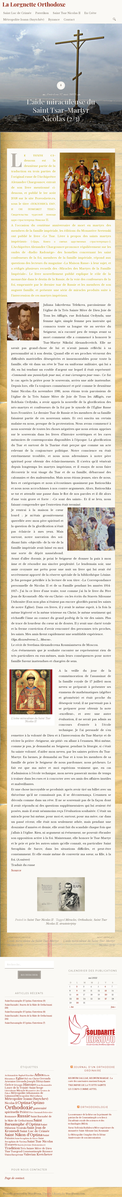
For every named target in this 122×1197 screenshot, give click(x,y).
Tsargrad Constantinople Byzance (32, 1151)
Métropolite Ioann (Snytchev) (26, 1099)
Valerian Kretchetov (38, 1154)
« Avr (71, 1007)
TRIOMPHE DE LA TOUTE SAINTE (87, 1085)
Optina (24, 1102)
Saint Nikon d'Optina (23, 1135)
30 (77, 1003)
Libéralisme (10, 1091)
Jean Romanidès (44, 1085)
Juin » (113, 1007)
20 (106, 995)
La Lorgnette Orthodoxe (33, 4)
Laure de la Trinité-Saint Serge (24, 1087)
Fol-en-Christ (31, 1078)
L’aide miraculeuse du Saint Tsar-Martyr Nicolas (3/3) (89, 941)
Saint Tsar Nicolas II (66, 13)
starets (12, 1144)
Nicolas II (11, 1103)
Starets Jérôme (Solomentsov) (31, 1145)
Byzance (54, 19)
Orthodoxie (85, 920)
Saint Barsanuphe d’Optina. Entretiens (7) (25, 1023)
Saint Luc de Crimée (17, 13)
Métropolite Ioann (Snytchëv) (23, 19)
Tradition (12, 1148)
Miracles (70, 920)
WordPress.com (75, 1193)
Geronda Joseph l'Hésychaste (33, 1081)
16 (77, 995)
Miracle (21, 1090)
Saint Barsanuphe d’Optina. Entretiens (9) (25, 1001)
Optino (37, 1102)
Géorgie (18, 1085)
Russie (23, 1116)
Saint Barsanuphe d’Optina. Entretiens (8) (25, 1012)
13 (106, 991)
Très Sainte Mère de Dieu (36, 1148)
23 (77, 999)
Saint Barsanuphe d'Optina (23, 1122)
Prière (24, 1112)
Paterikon (42, 13)
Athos (39, 1075)
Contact (69, 19)
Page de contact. (15, 1178)
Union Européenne (14, 1154)
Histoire (29, 1084)
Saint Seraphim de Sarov (26, 1138)
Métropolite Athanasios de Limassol (24, 1094)
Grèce (9, 1084)
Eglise (20, 1078)
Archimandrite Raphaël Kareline (19, 1075)
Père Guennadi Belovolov (41, 1112)
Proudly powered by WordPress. (22, 1193)
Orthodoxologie (94, 1107)
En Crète (90, 13)
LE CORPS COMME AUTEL (82, 1089)
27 (106, 999)
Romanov (11, 1116)
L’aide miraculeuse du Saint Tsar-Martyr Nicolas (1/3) (33, 941)
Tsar (7, 1151)
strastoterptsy (68, 923)
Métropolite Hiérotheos (29, 1096)
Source (16, 870)
